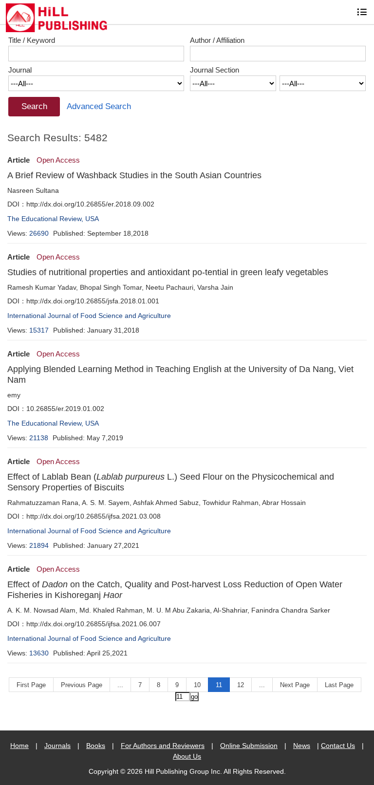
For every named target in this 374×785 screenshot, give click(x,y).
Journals (57, 745)
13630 (39, 653)
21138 (38, 438)
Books (95, 745)
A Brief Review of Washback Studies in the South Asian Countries (134, 175)
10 (197, 685)
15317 (39, 330)
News (301, 745)
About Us (187, 756)
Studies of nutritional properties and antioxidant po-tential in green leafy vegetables (167, 272)
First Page (31, 685)
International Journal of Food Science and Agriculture (89, 315)
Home (19, 745)
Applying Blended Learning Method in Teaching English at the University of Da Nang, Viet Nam (180, 374)
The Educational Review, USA (53, 219)
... (120, 685)
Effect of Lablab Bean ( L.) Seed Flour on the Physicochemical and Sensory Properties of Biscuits (170, 482)
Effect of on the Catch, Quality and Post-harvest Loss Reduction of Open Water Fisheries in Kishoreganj (174, 589)
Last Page (339, 685)
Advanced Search (99, 106)
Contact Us (338, 745)
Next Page (295, 685)
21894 (39, 545)
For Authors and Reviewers (163, 745)
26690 (39, 233)
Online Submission (249, 745)
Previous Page (81, 685)
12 (240, 685)
